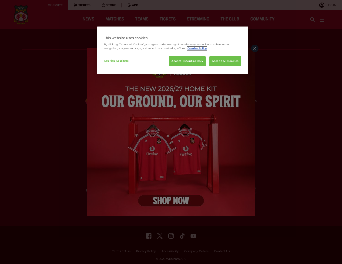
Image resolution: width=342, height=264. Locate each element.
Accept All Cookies (225, 61)
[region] (172, 50)
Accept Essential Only (187, 61)
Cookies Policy (197, 48)
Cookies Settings (116, 60)
